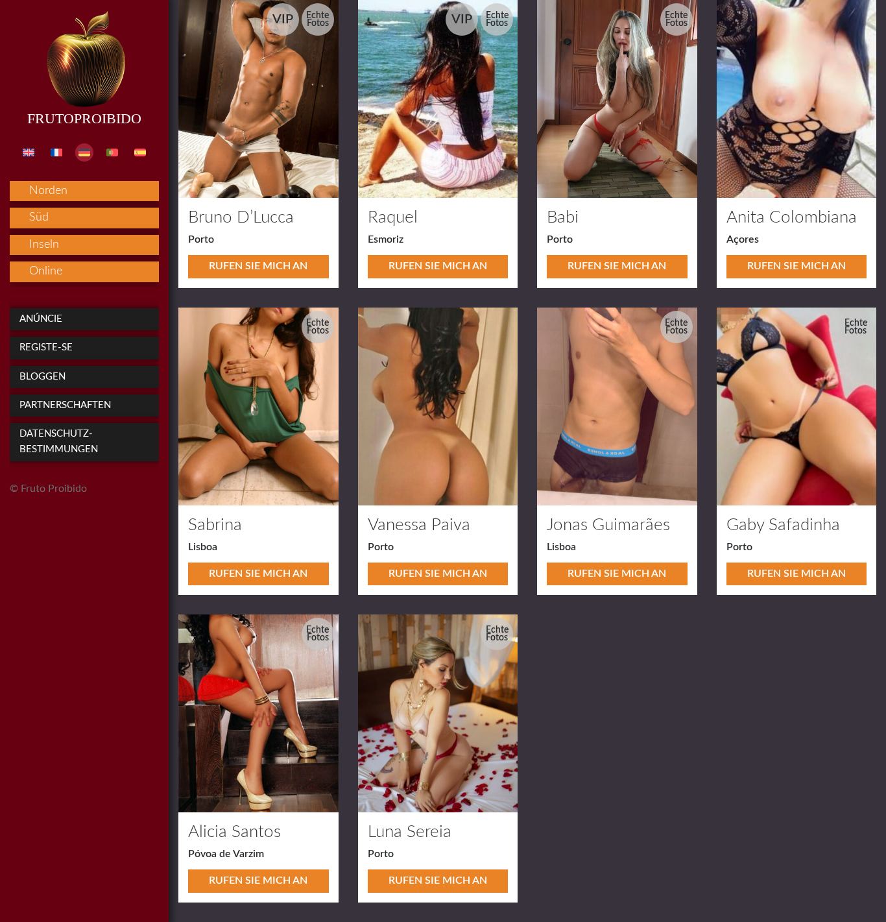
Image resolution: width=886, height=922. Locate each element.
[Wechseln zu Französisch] (56, 152)
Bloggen (42, 377)
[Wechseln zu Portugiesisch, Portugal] (112, 152)
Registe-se (46, 347)
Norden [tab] (48, 191)
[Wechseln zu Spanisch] (140, 152)
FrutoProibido (84, 118)
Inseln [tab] (44, 244)
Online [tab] (45, 271)
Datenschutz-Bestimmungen (58, 441)
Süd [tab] (39, 217)
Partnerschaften (65, 405)
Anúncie (40, 319)
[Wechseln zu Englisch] (28, 152)
